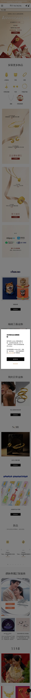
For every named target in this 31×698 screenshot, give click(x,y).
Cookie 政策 (11, 353)
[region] (15, 349)
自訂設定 (15, 363)
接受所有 (15, 359)
